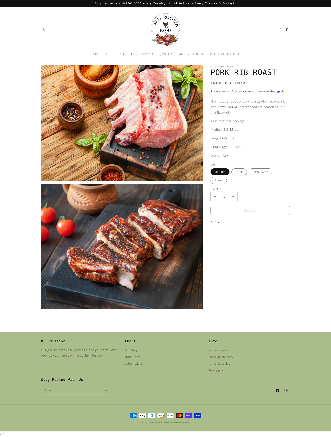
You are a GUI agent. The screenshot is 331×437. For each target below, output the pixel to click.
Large (239, 172)
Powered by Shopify (180, 422)
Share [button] (218, 222)
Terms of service (219, 363)
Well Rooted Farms (159, 422)
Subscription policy (221, 357)
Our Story (131, 350)
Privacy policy (217, 370)
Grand (219, 180)
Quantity (216, 189)
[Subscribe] (105, 390)
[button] (45, 29)
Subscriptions (134, 363)
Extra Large (260, 172)
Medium (220, 172)
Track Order (132, 357)
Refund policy (217, 350)
